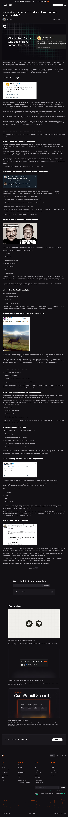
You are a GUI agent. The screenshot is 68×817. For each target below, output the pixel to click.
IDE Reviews (5, 772)
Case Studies (38, 772)
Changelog (37, 770)
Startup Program (22, 780)
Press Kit (53, 775)
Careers (20, 775)
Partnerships (54, 772)
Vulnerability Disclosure (24, 782)
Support (53, 765)
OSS (3, 780)
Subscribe (46, 585)
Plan (3, 777)
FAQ (19, 770)
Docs (36, 767)
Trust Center (38, 777)
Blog (36, 765)
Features (20, 767)
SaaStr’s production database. (49, 362)
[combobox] (52, 755)
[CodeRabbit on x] (60, 755)
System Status (21, 772)
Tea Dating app (55, 361)
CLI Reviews (5, 775)
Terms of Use (48, 790)
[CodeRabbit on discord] (57, 755)
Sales (52, 767)
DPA (19, 777)
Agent (3, 765)
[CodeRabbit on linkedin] (63, 755)
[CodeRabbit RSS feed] (65, 755)
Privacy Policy (32, 813)
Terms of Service (6, 813)
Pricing (53, 770)
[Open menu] (65, 5)
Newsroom (37, 775)
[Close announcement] (65, 1)
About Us (20, 765)
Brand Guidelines (39, 780)
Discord (3, 767)
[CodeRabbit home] (7, 5)
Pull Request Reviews (7, 770)
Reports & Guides (39, 782)
